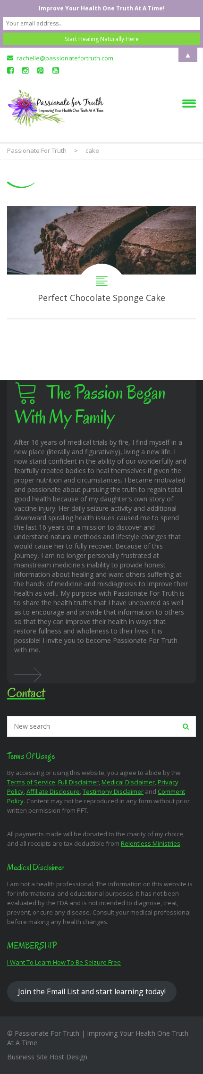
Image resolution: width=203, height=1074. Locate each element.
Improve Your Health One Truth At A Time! (102, 8)
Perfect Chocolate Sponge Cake (101, 262)
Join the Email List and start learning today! (92, 991)
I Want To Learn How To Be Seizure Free (64, 962)
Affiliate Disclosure (53, 791)
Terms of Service (31, 782)
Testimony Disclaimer (113, 791)
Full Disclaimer (78, 782)
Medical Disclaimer (128, 782)
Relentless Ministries (150, 843)
